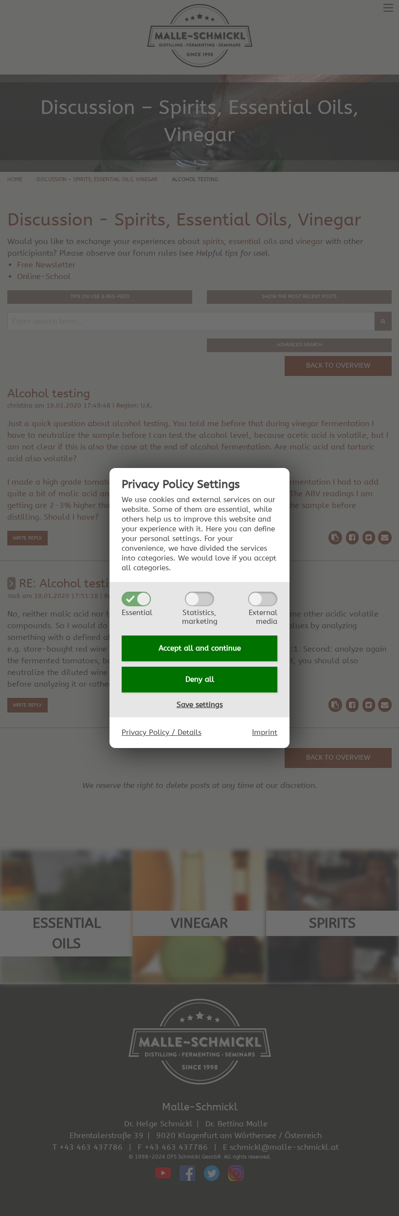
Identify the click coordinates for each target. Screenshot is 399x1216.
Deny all (199, 679)
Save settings (200, 704)
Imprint (264, 732)
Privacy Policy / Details (161, 732)
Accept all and (200, 648)
